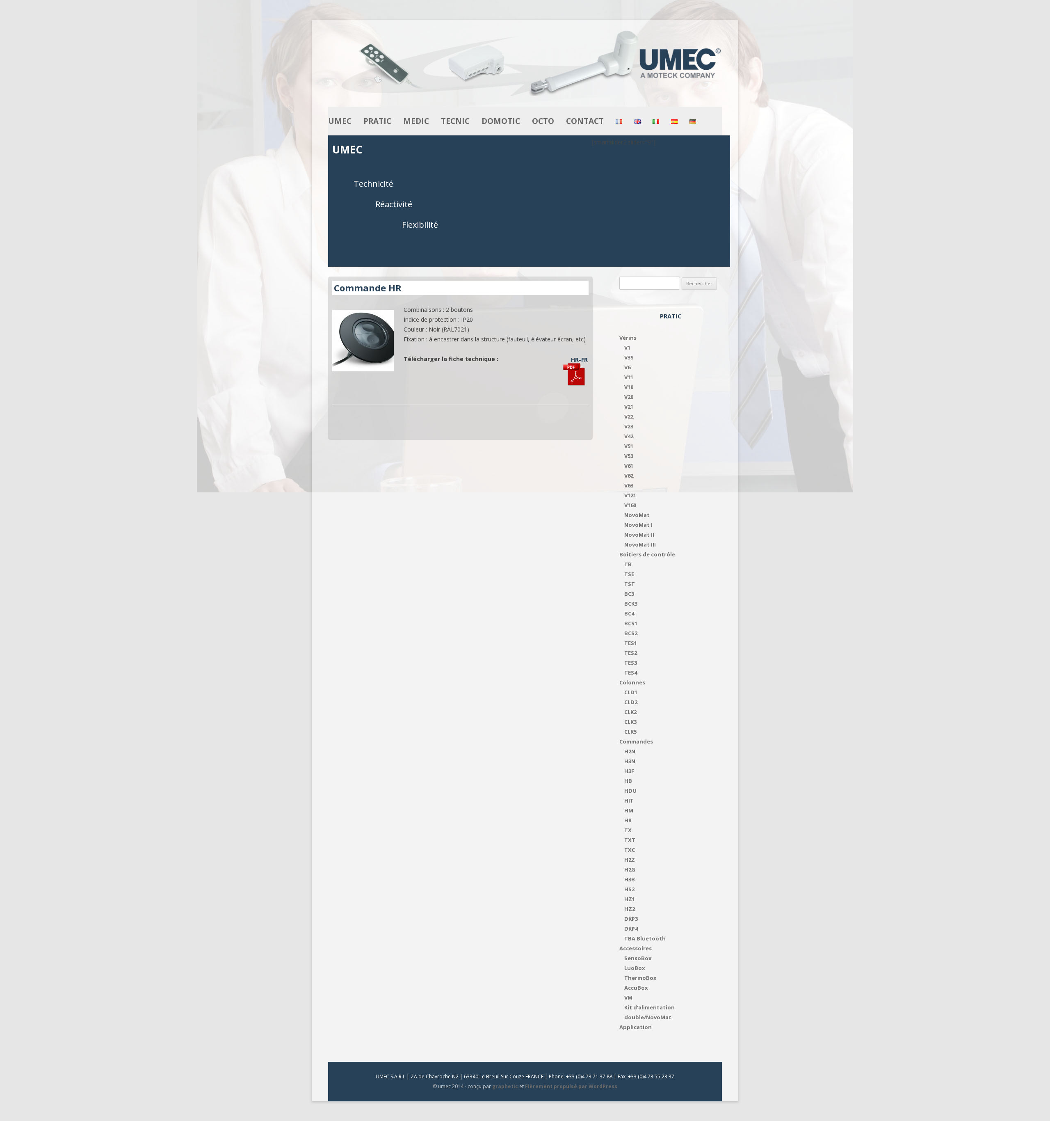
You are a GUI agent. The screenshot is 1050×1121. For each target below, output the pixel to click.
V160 (630, 505)
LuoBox (634, 968)
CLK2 (630, 712)
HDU (630, 790)
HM (628, 810)
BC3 (629, 593)
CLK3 (630, 721)
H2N (629, 751)
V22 (628, 416)
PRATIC (377, 121)
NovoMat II (639, 534)
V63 (628, 485)
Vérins (628, 337)
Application (635, 1027)
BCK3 (630, 603)
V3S (629, 357)
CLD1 (630, 692)
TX (628, 830)
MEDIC (416, 121)
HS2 (629, 889)
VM (628, 997)
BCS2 (630, 633)
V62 (628, 475)
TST (629, 584)
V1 (627, 347)
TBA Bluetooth (645, 938)
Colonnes (632, 682)
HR (628, 820)
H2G (629, 869)
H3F (629, 771)
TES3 (630, 662)
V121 (630, 495)
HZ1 (629, 899)
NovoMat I (638, 524)
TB (628, 564)
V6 (627, 367)
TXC (629, 849)
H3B (629, 879)
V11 (628, 377)
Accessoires (635, 948)
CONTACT (585, 121)
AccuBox (636, 987)
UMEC (340, 121)
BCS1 (630, 623)
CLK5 (630, 731)
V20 (628, 396)
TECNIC (455, 121)
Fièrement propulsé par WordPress (571, 1086)
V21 (628, 406)
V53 (628, 456)
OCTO (543, 121)
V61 (628, 465)
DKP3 (631, 918)
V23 (628, 426)
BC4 (629, 613)
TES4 (630, 672)
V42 (628, 436)
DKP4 (631, 928)
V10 (628, 387)
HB (628, 781)
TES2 (630, 653)
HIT (629, 800)
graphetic (505, 1086)
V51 (628, 446)
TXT (629, 840)
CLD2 (630, 702)
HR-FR (579, 360)
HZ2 (629, 909)
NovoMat (637, 515)
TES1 (630, 643)
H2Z (629, 859)
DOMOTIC (501, 121)
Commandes (636, 741)
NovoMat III (640, 544)
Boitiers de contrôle (647, 554)
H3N (629, 761)
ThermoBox (640, 977)
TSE (629, 574)
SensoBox (638, 958)
